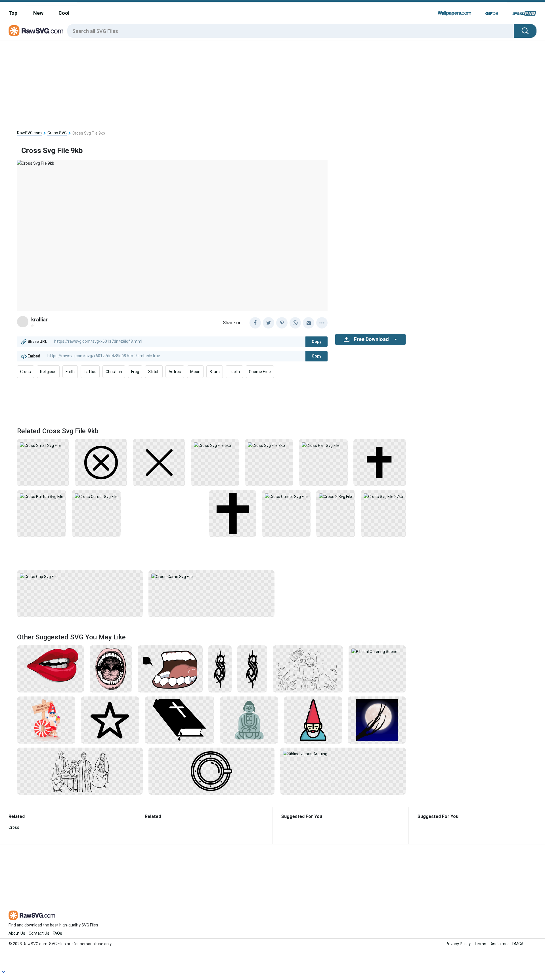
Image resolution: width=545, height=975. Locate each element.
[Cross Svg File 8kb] (269, 445)
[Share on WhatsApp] (295, 323)
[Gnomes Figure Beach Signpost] (46, 719)
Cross (25, 371)
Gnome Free (260, 371)
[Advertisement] (211, 83)
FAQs (57, 933)
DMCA (517, 943)
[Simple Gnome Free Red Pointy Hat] (313, 719)
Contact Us (39, 933)
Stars (214, 371)
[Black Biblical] (180, 719)
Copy (316, 341)
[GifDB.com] (491, 13)
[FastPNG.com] (524, 13)
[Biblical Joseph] (308, 668)
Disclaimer (499, 943)
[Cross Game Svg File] (211, 576)
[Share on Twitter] (268, 323)
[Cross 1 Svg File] (232, 513)
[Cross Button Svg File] (41, 496)
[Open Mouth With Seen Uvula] (111, 668)
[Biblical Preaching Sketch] (80, 771)
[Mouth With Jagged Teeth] (170, 668)
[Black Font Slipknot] (252, 668)
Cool (64, 13)
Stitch (154, 371)
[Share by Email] (308, 323)
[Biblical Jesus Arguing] (343, 753)
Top (13, 13)
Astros (175, 371)
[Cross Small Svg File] (43, 445)
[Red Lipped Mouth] (50, 668)
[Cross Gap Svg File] (80, 576)
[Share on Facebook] (255, 323)
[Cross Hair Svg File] (323, 445)
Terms (480, 943)
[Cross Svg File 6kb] (215, 445)
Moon (195, 371)
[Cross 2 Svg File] (335, 496)
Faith (70, 371)
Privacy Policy (458, 943)
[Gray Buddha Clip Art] (249, 719)
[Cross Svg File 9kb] (159, 462)
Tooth (234, 371)
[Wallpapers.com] (454, 13)
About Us (17, 933)
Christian (114, 371)
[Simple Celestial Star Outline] (110, 719)
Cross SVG (57, 133)
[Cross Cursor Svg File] (96, 496)
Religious (48, 371)
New (38, 13)
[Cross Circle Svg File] (100, 462)
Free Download (371, 339)
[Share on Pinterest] (282, 323)
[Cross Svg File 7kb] (379, 462)
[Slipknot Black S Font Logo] (220, 668)
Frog (135, 371)
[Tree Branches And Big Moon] (377, 719)
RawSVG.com (29, 133)
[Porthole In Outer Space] (211, 771)
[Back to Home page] (36, 31)
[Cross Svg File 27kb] (383, 496)
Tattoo (90, 371)
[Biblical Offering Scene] (377, 651)
